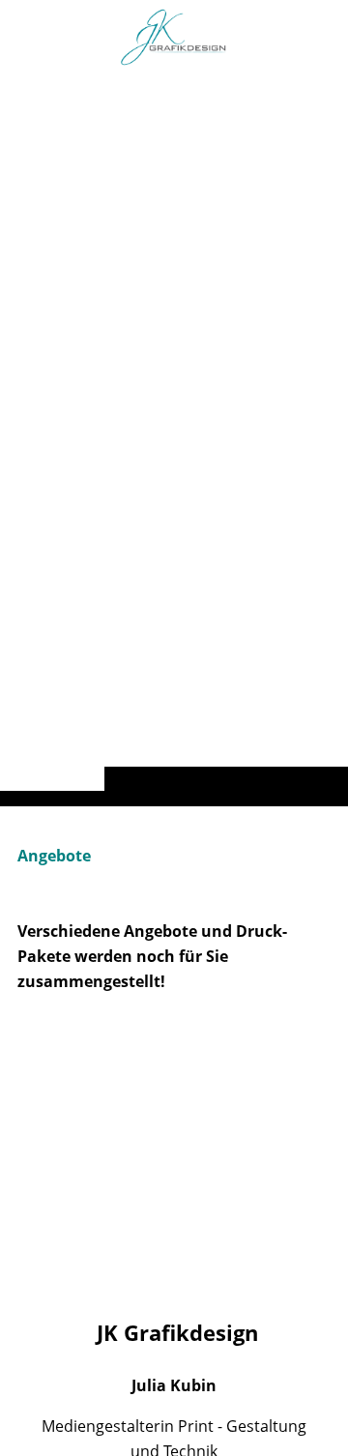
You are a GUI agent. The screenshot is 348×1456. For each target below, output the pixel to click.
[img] (174, 441)
